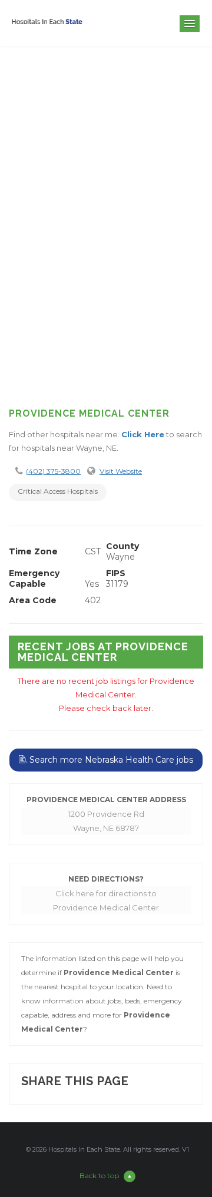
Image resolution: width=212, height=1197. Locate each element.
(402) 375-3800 (53, 471)
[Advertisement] (106, 279)
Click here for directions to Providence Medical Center (106, 900)
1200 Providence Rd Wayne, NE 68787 (106, 821)
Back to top (99, 1175)
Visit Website (121, 471)
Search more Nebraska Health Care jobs (110, 759)
